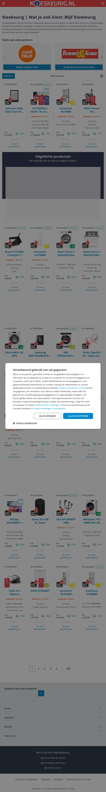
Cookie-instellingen (42, 408)
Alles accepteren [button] (78, 415)
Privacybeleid (59, 408)
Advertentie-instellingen (48, 405)
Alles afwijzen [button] (47, 415)
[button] (25, 423)
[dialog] (53, 396)
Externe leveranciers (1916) (72, 387)
